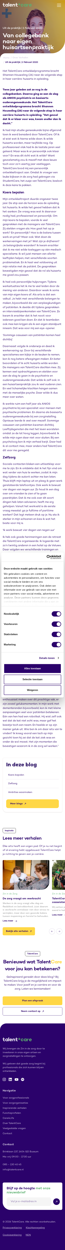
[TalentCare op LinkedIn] (10, 1079)
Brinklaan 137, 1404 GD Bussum (20, 1151)
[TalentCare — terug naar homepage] (17, 5)
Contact (7, 1133)
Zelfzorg (12, 783)
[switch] (56, 624)
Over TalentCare (12, 1123)
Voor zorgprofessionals (16, 1098)
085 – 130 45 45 (12, 1164)
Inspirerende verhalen (14, 1108)
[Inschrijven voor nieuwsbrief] (56, 1201)
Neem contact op (30, 1011)
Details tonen (47, 658)
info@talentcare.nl (13, 1169)
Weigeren (32, 690)
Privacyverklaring (12, 1228)
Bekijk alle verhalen (17, 931)
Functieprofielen (12, 1113)
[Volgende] (59, 931)
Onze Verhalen (20, 58)
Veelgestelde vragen (14, 1128)
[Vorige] (52, 931)
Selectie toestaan (32, 679)
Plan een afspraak (32, 1001)
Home (6, 58)
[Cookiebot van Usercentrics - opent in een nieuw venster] (46, 557)
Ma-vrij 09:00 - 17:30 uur (17, 1157)
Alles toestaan (32, 668)
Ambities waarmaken (20, 792)
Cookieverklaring (12, 1235)
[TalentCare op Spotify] (22, 1079)
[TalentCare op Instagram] (4, 1079)
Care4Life (8, 1118)
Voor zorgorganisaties (15, 1103)
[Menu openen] (59, 5)
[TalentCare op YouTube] (16, 1079)
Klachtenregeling (35, 1228)
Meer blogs (16, 803)
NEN (28, 1235)
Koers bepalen (16, 775)
